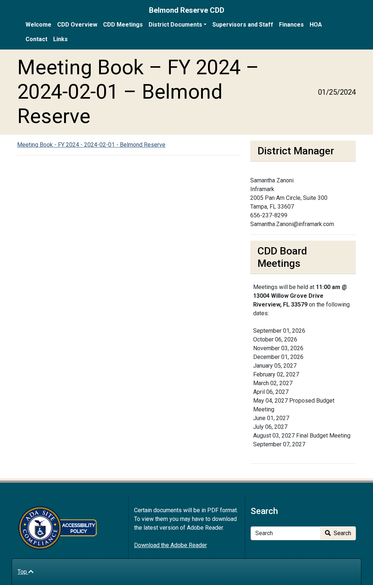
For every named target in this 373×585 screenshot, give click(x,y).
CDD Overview (77, 24)
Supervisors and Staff (242, 24)
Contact (36, 39)
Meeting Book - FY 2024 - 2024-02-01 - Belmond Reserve (91, 144)
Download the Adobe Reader (170, 545)
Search (341, 533)
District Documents (175, 24)
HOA (316, 24)
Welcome (38, 24)
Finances (291, 24)
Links (60, 39)
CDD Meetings (123, 24)
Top (22, 571)
